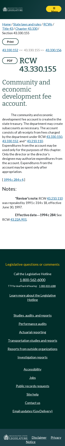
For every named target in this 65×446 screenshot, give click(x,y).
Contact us (32, 403)
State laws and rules (27, 24)
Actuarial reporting (32, 332)
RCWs (47, 24)
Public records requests (32, 386)
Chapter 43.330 (26, 29)
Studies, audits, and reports (33, 315)
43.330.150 (54, 137)
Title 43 (7, 29)
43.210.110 (35, 141)
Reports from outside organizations (32, 349)
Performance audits (33, 324)
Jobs (32, 378)
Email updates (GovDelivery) (32, 411)
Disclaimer (39, 437)
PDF (10, 60)
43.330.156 (53, 50)
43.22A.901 (18, 219)
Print (10, 41)
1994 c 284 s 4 (13, 180)
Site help (33, 394)
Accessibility (32, 369)
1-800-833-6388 (47, 286)
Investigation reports (32, 357)
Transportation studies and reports (32, 340)
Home (6, 24)
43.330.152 (10, 50)
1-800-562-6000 (32, 280)
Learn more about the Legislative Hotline (32, 297)
